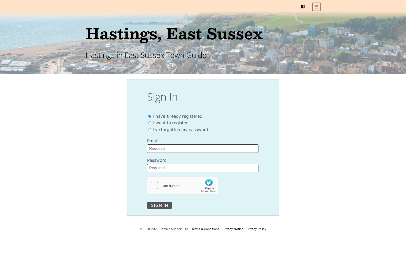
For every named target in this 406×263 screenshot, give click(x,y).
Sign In (159, 205)
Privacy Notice (233, 229)
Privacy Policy (256, 229)
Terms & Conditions (205, 229)
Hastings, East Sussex (174, 33)
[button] (316, 7)
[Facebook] (303, 6)
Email (152, 140)
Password (157, 160)
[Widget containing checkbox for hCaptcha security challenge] (182, 185)
